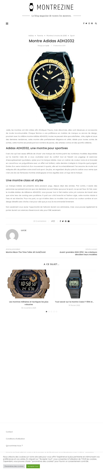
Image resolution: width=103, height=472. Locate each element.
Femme (40, 36)
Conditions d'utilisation (15, 439)
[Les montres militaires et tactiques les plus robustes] (28, 284)
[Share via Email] (68, 221)
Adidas (31, 36)
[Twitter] (86, 23)
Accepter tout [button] (33, 466)
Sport (72, 36)
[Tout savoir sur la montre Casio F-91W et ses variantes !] (74, 284)
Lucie (47, 46)
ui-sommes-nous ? (15, 445)
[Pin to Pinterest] (65, 221)
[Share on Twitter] (63, 221)
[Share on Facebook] (60, 221)
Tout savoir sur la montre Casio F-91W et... (74, 302)
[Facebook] (83, 23)
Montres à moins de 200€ (57, 36)
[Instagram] (89, 23)
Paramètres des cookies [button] (14, 466)
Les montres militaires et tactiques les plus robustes (28, 303)
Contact (9, 432)
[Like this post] (55, 221)
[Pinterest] (92, 23)
